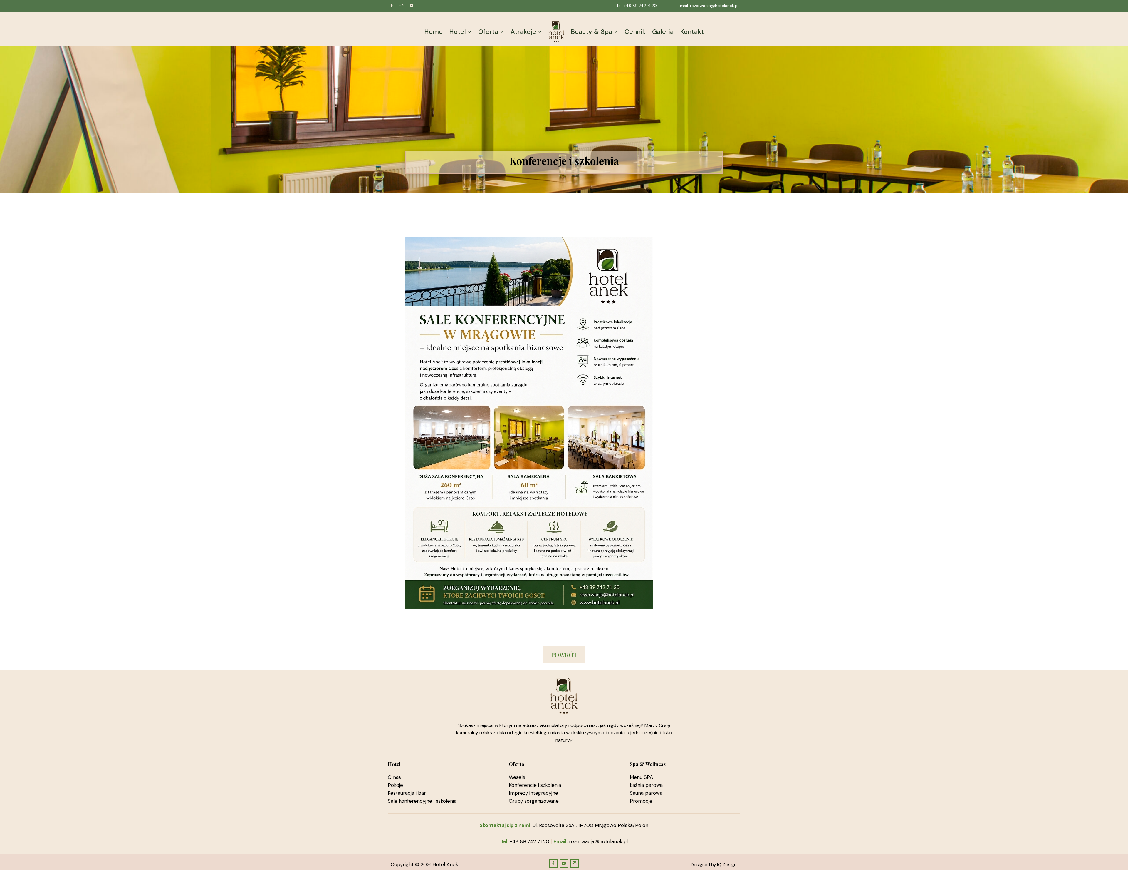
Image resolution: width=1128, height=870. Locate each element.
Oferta (488, 31)
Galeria (663, 31)
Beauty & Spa (591, 31)
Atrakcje (523, 31)
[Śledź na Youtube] (411, 5)
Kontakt (692, 31)
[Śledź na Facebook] (391, 5)
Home (433, 31)
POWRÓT (564, 655)
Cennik (635, 31)
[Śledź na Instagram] (401, 5)
